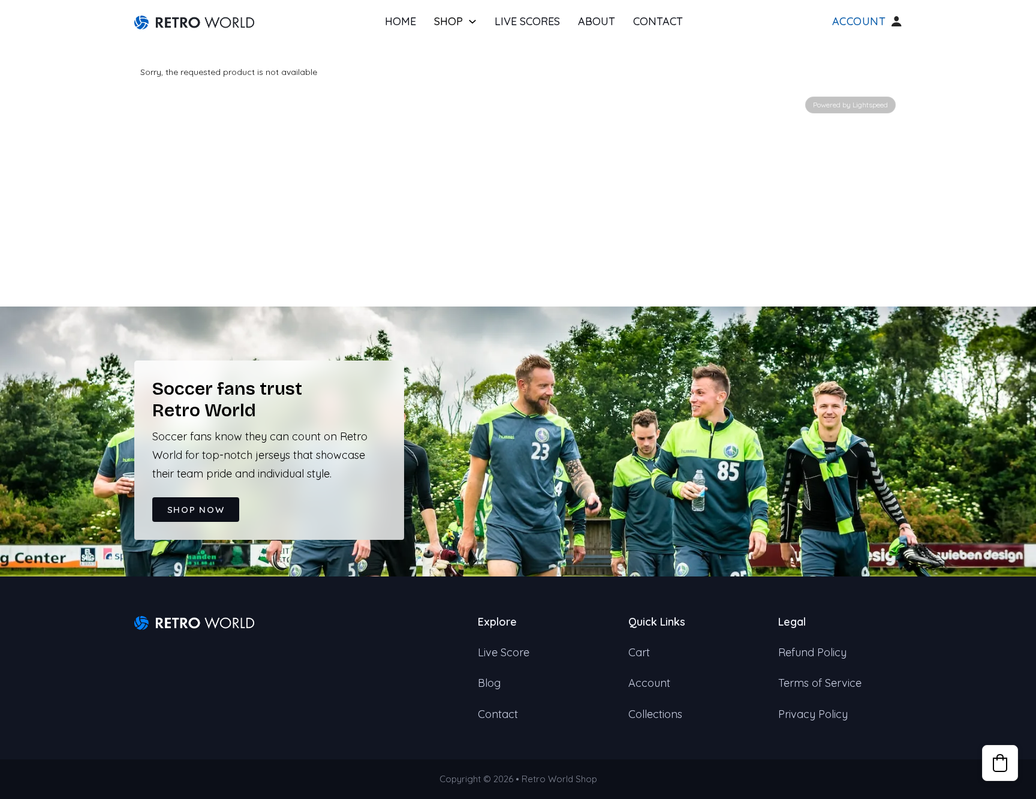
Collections (655, 714)
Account (859, 21)
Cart (639, 652)
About (596, 21)
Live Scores (527, 21)
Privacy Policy (813, 714)
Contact (658, 21)
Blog (489, 683)
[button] (1000, 763)
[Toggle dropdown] (472, 21)
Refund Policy (812, 652)
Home (400, 21)
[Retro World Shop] (194, 21)
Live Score (503, 652)
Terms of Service (820, 683)
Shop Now (196, 509)
